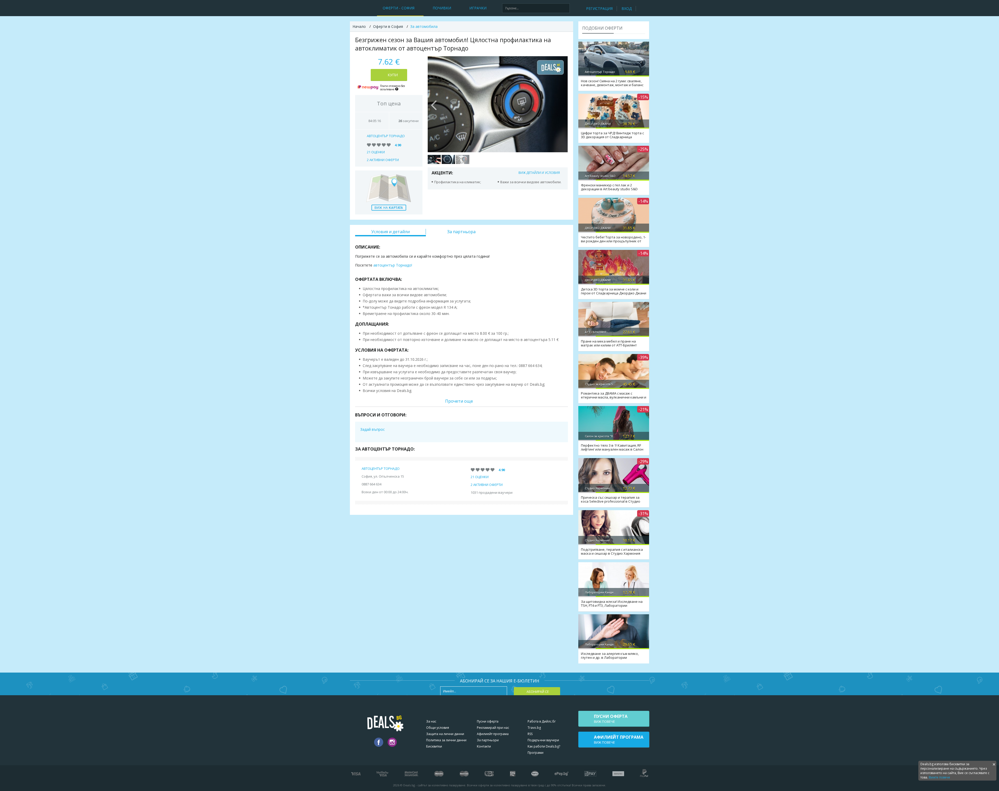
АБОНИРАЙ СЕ (538, 691)
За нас (431, 721)
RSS (530, 734)
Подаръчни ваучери (543, 740)
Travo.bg (534, 727)
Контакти (484, 746)
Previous (434, 104)
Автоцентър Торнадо (386, 136)
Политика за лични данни (446, 740)
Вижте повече (939, 777)
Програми (535, 752)
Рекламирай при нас (493, 727)
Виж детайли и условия (539, 172)
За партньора (461, 232)
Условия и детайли (390, 232)
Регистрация (599, 8)
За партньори (488, 740)
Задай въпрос (372, 429)
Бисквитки (434, 746)
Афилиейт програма (493, 734)
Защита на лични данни (445, 734)
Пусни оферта (487, 721)
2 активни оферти (383, 159)
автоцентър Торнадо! (392, 265)
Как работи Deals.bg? (544, 746)
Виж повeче (610, 718)
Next (561, 104)
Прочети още (459, 401)
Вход (627, 8)
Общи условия (437, 727)
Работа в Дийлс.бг (542, 721)
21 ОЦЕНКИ (376, 152)
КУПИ (393, 74)
